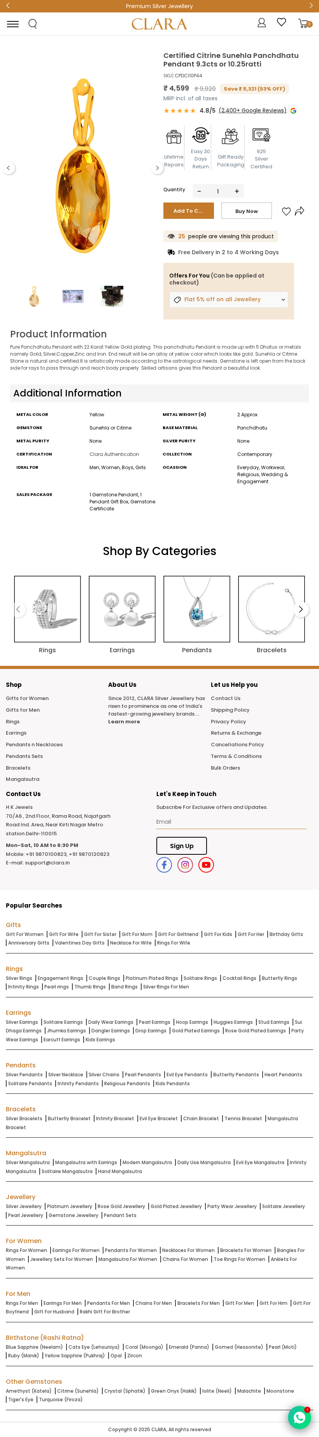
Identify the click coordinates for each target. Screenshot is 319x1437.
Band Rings (124, 986)
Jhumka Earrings (66, 1030)
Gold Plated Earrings (196, 1030)
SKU (167, 75)
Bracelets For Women (246, 1250)
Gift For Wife (64, 934)
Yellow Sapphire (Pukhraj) (75, 1355)
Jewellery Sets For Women (61, 1259)
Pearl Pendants (143, 1074)
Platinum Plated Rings (152, 978)
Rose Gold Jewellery (121, 1206)
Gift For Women (25, 934)
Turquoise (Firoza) (61, 1399)
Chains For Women (185, 1259)
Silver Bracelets (24, 1118)
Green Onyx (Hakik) (174, 1391)
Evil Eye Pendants (187, 1074)
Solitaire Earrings (63, 1022)
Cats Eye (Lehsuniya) (94, 1347)
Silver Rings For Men (166, 986)
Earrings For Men (63, 1303)
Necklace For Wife (131, 942)
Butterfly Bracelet (69, 1118)
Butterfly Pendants (236, 1074)
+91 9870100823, (47, 854)
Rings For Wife (173, 942)
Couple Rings (104, 978)
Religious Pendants (127, 1083)
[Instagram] (185, 865)
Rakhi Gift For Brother (105, 1311)
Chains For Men (153, 1303)
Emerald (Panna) (189, 1347)
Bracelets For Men (198, 1303)
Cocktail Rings (239, 978)
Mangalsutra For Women (127, 1259)
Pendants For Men (108, 1303)
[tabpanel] (83, 166)
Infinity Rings (23, 986)
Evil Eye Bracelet (159, 1118)
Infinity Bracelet (115, 1118)
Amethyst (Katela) (29, 1391)
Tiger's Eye (20, 1399)
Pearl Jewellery (25, 1215)
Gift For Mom (137, 934)
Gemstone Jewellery (73, 1215)
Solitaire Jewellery (283, 1206)
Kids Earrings (100, 1039)
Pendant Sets (120, 1215)
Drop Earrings (151, 1030)
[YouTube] (206, 865)
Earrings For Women (76, 1250)
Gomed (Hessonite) (239, 1347)
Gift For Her (251, 934)
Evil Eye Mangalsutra (260, 1162)
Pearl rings (56, 986)
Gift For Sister (100, 934)
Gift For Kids (218, 934)
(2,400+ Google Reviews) (253, 110)
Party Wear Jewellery (232, 1206)
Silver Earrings (22, 1022)
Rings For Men (22, 1303)
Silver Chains (104, 1074)
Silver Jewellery (24, 1206)
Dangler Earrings (110, 1030)
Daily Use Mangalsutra (204, 1162)
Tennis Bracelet (243, 1118)
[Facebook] (164, 865)
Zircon (134, 1355)
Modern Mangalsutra (147, 1162)
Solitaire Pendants (30, 1083)
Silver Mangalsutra (28, 1162)
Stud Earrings (273, 1022)
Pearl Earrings (154, 1022)
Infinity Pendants (78, 1083)
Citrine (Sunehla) (78, 1391)
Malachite (249, 1391)
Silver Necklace (65, 1074)
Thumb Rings (90, 986)
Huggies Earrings (233, 1022)
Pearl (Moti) (283, 1347)
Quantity (174, 189)
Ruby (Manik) (23, 1355)
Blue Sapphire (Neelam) (34, 1347)
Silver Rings (19, 978)
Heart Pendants (283, 1074)
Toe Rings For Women (239, 1259)
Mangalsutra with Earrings (86, 1162)
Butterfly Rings (279, 978)
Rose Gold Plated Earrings (255, 1030)
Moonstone (280, 1391)
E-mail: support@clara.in (38, 862)
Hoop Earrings (192, 1022)
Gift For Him (273, 1303)
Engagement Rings (60, 978)
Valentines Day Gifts (80, 942)
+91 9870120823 (89, 854)
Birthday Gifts (286, 934)
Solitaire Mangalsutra (67, 1171)
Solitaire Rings (200, 978)
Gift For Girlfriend (178, 934)
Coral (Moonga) (144, 1347)
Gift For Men (239, 1303)
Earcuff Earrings (62, 1039)
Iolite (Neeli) (217, 1391)
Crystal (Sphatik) (124, 1391)
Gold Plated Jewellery (176, 1206)
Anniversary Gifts (28, 942)
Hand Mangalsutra (120, 1171)
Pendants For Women (131, 1250)
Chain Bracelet (201, 1118)
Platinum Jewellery (69, 1206)
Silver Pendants (24, 1074)
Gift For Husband (54, 1311)
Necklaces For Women (188, 1250)
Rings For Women (26, 1250)
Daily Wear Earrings (110, 1022)
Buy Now (246, 211)
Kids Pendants (173, 1083)
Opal (116, 1355)
